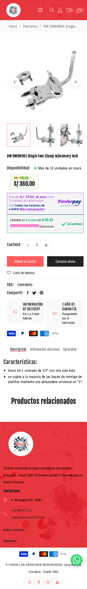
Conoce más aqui (46, 226)
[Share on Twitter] (34, 293)
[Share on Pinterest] (42, 293)
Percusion (30, 26)
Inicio (13, 26)
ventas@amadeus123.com (28, 517)
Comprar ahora (65, 261)
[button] (80, 10)
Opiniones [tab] (70, 349)
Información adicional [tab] (45, 349)
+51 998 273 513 (21, 510)
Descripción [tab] (18, 349)
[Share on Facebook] (28, 293)
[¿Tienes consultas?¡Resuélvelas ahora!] (76, 560)
